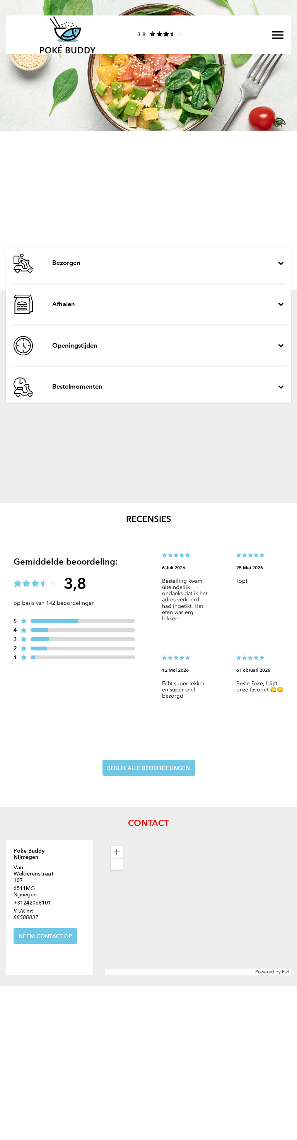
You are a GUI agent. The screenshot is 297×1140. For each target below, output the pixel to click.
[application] (198, 907)
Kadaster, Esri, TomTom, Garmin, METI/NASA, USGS (161, 971)
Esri (285, 971)
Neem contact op (45, 936)
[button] (117, 852)
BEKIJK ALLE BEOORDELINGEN (148, 768)
